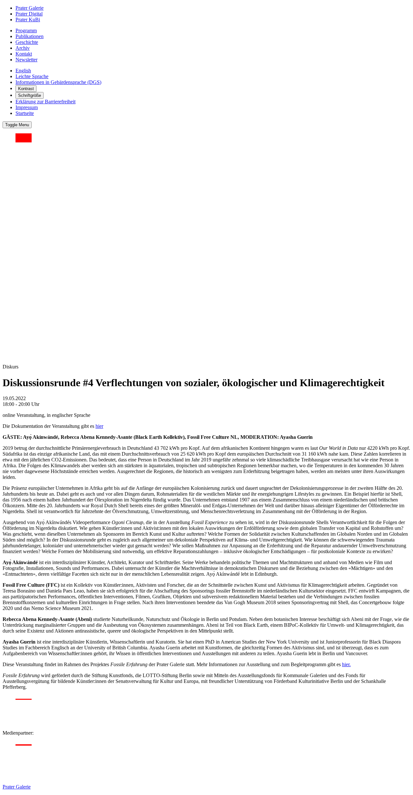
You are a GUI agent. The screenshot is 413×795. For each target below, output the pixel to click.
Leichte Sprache (31, 76)
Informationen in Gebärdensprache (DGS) (58, 82)
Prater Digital (29, 13)
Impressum (26, 107)
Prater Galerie (29, 8)
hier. (346, 664)
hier (99, 426)
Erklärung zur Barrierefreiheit (45, 101)
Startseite (24, 113)
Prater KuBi (27, 19)
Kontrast (26, 88)
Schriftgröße (29, 95)
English (23, 70)
